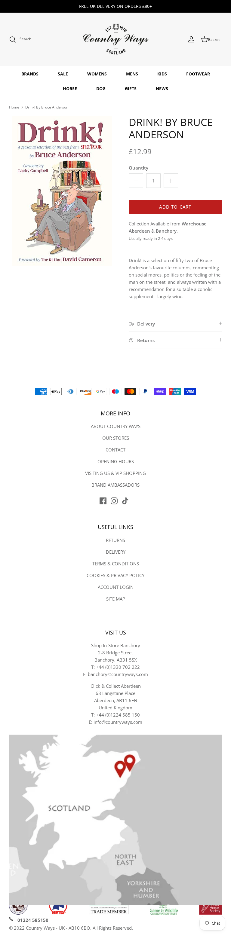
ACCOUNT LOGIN (116, 587)
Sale (63, 74)
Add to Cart (175, 207)
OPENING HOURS (115, 461)
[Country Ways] (115, 39)
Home (14, 107)
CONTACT (115, 450)
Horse (70, 88)
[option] (62, 191)
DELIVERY (115, 552)
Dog (101, 88)
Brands (29, 74)
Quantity (138, 168)
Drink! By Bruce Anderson (46, 107)
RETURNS (115, 540)
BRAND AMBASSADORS (115, 485)
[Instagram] (114, 500)
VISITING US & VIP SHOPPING (115, 473)
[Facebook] (103, 500)
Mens (132, 74)
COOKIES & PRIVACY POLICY (115, 575)
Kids (162, 74)
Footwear (198, 74)
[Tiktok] (125, 500)
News (162, 88)
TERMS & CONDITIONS (115, 564)
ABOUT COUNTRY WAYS (115, 426)
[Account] (191, 39)
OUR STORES (115, 438)
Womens (97, 74)
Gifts (131, 88)
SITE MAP (115, 599)
